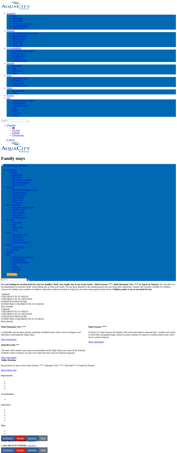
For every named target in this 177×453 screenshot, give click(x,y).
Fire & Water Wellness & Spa (19, 412)
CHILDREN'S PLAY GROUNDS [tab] (16, 299)
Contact (10, 388)
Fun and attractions (15, 417)
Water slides (12, 420)
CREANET (32, 441)
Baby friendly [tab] (7, 306)
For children (12, 415)
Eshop (9, 381)
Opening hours (13, 386)
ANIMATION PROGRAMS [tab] (14, 301)
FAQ (9, 383)
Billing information (15, 431)
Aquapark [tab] (5, 294)
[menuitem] (11, 125)
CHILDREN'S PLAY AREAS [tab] (14, 296)
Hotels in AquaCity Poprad (18, 399)
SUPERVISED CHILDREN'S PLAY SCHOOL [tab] (22, 304)
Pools (9, 410)
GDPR (10, 433)
